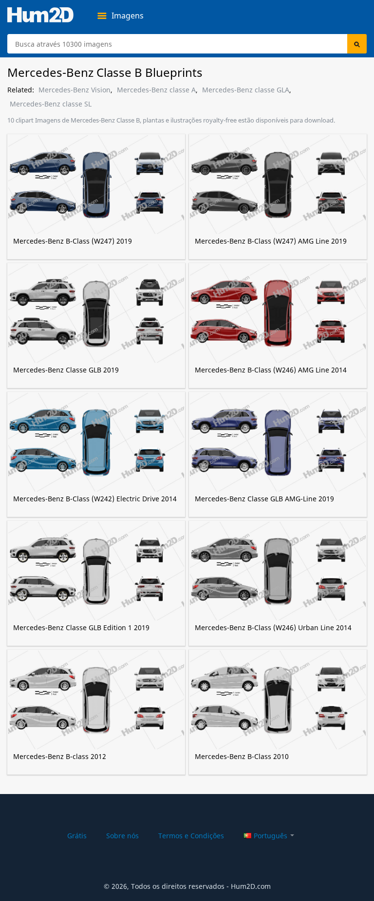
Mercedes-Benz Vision (74, 90)
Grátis (77, 835)
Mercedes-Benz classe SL (51, 104)
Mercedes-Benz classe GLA (245, 90)
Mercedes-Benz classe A (156, 90)
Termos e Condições (191, 835)
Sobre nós (122, 835)
